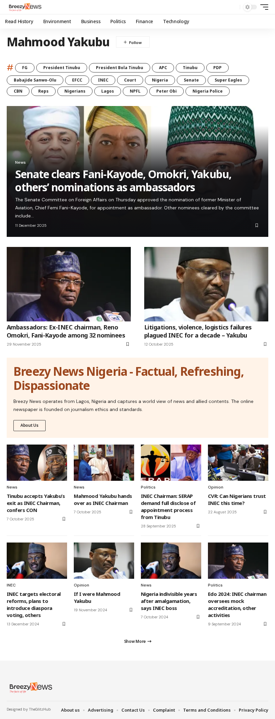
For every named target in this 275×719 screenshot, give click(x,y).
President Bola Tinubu (119, 67)
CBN (18, 91)
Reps (43, 91)
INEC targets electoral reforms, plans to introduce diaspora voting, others (34, 604)
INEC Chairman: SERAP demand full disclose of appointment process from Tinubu (168, 506)
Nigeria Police (207, 91)
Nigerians (75, 91)
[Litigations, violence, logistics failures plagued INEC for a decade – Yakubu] (206, 284)
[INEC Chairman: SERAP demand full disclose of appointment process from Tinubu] (171, 463)
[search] (233, 7)
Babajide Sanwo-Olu (35, 80)
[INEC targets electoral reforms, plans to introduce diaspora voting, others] (37, 561)
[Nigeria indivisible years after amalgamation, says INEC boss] (171, 561)
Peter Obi (166, 91)
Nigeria (160, 80)
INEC (103, 80)
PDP (217, 67)
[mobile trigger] (262, 7)
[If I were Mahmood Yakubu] (104, 561)
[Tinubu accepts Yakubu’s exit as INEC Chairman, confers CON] (37, 463)
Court (130, 80)
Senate (191, 80)
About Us (29, 425)
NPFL (135, 91)
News (20, 162)
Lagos (107, 91)
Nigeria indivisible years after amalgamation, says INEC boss (169, 600)
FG (25, 67)
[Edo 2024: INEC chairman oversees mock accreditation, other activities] (238, 561)
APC (163, 67)
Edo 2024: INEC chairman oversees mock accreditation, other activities (237, 604)
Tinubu (190, 67)
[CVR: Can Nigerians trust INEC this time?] (238, 463)
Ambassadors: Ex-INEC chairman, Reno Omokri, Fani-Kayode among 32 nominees (66, 331)
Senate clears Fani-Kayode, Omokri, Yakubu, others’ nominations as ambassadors (123, 180)
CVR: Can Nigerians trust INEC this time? (237, 499)
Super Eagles (228, 80)
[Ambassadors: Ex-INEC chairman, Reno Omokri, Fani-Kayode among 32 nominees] (69, 284)
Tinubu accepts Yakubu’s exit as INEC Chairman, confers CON (36, 503)
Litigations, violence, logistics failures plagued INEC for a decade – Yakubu (198, 331)
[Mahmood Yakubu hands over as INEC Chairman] (104, 463)
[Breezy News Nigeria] (24, 7)
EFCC (77, 80)
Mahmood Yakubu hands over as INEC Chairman (103, 499)
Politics (148, 487)
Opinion (215, 487)
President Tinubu (61, 67)
